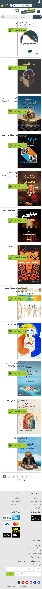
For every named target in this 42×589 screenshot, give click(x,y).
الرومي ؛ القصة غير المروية (17, 324)
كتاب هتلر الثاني (21, 22)
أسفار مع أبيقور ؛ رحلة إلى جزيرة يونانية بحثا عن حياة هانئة (15, 364)
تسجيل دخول (34, 2)
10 (18, 480)
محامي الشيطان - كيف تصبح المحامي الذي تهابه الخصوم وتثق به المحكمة (14, 176)
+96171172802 (35, 551)
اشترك (10, 574)
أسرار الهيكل (22, 60)
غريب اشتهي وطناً (20, 438)
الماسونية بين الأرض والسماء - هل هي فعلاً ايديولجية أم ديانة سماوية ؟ (14, 101)
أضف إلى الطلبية (20, 30)
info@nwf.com (35, 553)
